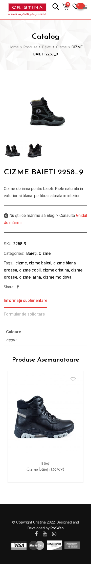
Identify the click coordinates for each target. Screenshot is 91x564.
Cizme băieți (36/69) (45, 470)
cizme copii (30, 270)
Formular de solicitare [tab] (24, 314)
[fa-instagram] (54, 534)
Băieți (31, 253)
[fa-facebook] (18, 287)
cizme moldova (57, 277)
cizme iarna (30, 277)
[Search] (55, 6)
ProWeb (57, 528)
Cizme (45, 253)
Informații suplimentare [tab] (25, 300)
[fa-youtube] (45, 534)
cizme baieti (40, 263)
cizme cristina (56, 270)
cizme (21, 263)
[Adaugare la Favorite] (73, 379)
